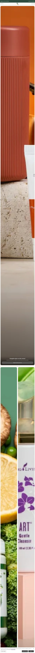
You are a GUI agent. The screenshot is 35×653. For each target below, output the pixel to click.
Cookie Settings (3, 651)
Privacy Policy (13, 649)
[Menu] (1, 4)
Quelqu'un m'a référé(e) (31, 1)
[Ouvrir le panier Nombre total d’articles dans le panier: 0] (34, 4)
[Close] (34, 649)
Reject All (31, 651)
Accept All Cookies (24, 651)
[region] (17, 650)
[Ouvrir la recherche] (3, 4)
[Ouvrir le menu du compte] (32, 4)
